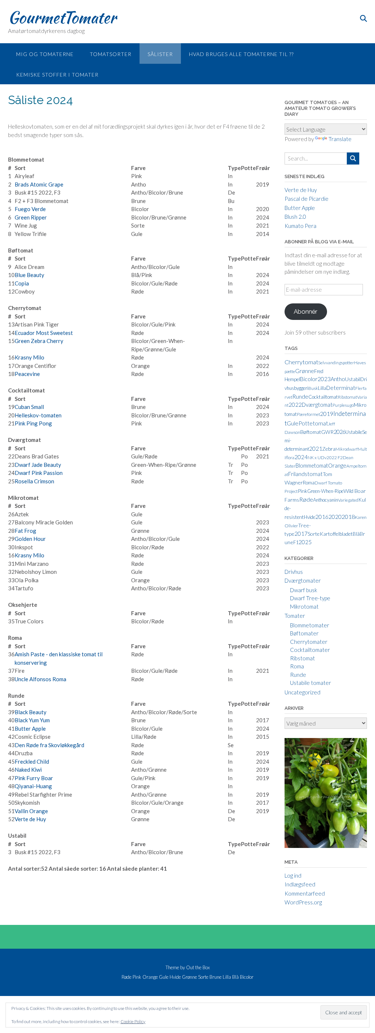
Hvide (309, 517)
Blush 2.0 (295, 216)
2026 (339, 432)
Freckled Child (32, 761)
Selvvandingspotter (336, 362)
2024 (301, 457)
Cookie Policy (132, 1021)
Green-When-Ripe (325, 491)
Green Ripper (31, 217)
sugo (349, 405)
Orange (337, 465)
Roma (309, 483)
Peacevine (27, 373)
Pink (302, 491)
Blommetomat (312, 465)
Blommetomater (309, 625)
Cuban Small (29, 406)
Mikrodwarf (346, 449)
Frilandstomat (305, 474)
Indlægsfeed (300, 884)
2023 (324, 379)
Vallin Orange (31, 811)
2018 (348, 516)
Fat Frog (25, 530)
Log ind (293, 875)
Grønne (304, 371)
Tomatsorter (110, 54)
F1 (295, 542)
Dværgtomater (303, 580)
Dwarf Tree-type (310, 598)
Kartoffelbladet (336, 534)
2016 (321, 516)
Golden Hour (30, 538)
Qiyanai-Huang (33, 786)
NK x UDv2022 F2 (325, 457)
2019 (326, 413)
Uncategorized (302, 692)
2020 (335, 516)
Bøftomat (310, 432)
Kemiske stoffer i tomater (57, 74)
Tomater (295, 615)
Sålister (160, 54)
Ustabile (353, 432)
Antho (338, 379)
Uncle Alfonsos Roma (40, 679)
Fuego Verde (30, 209)
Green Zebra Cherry (39, 340)
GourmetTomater (62, 17)
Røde (306, 499)
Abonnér (306, 311)
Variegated (348, 500)
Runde (300, 396)
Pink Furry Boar (34, 778)
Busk (313, 388)
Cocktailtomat (323, 397)
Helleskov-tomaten (38, 415)
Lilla (322, 388)
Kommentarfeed (305, 893)
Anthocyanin (325, 500)
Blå (356, 534)
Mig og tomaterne (45, 54)
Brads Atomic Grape (39, 184)
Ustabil (352, 379)
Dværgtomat (317, 404)
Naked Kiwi (28, 769)
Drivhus (294, 571)
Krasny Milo (29, 357)
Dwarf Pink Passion (39, 472)
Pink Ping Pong (33, 423)
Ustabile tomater (310, 682)
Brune (215, 977)
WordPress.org (303, 902)
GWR (327, 432)
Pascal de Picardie (306, 198)
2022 (295, 404)
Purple (339, 405)
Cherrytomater (308, 641)
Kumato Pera (300, 225)
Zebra (328, 449)
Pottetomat (313, 423)
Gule (292, 423)
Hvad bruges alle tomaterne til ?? (241, 54)
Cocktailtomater (310, 649)
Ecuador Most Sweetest (44, 332)
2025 (305, 542)
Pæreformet (308, 414)
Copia (22, 283)
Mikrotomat (304, 606)
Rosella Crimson (34, 481)
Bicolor (309, 379)
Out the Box (198, 967)
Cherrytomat (301, 361)
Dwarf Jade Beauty (38, 464)
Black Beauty (31, 712)
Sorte (314, 534)
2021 (315, 448)
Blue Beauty (29, 275)
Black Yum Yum (32, 720)
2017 (301, 533)
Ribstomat (347, 397)
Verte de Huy (30, 819)
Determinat (340, 387)
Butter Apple (30, 728)
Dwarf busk (303, 590)
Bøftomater (304, 633)
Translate (340, 139)
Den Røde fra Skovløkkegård (49, 745)
